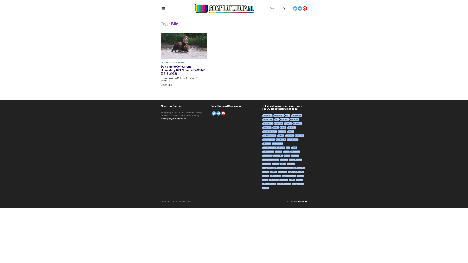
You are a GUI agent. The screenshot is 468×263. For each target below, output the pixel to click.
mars (286, 155)
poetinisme (294, 119)
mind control (268, 123)
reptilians (289, 135)
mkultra (284, 159)
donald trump (297, 115)
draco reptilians (268, 139)
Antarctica (274, 180)
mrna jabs (284, 119)
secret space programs (271, 159)
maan (290, 131)
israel (266, 176)
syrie (265, 180)
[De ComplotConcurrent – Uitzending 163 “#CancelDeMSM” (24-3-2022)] (184, 46)
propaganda (277, 155)
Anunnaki (267, 143)
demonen (284, 180)
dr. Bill (266, 188)
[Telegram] (300, 8)
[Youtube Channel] (305, 8)
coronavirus (278, 115)
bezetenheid (281, 139)
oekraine (291, 127)
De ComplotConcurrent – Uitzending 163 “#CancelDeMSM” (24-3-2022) (183, 70)
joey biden (279, 123)
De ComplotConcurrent (173, 62)
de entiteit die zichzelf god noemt (274, 147)
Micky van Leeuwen (185, 78)
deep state (267, 155)
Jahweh (291, 163)
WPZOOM (302, 202)
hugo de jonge (293, 139)
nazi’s (283, 127)
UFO (287, 115)
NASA (274, 172)
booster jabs (300, 168)
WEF (292, 180)
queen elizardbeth (289, 176)
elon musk (300, 135)
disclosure (297, 123)
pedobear (267, 163)
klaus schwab (276, 176)
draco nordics (278, 143)
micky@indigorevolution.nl (173, 119)
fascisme (282, 131)
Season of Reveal (269, 184)
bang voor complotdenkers (284, 168)
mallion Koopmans (284, 184)
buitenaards (267, 115)
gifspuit (279, 151)
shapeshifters (268, 168)
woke (286, 151)
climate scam (268, 119)
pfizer (283, 163)
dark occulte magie (270, 131)
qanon (275, 163)
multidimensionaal (269, 135)
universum (283, 172)
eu (288, 147)
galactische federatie (296, 172)
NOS (294, 147)
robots (281, 135)
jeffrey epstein (268, 151)
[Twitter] (295, 8)
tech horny (295, 151)
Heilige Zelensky (296, 159)
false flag (295, 155)
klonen (266, 172)
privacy (288, 123)
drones (300, 176)
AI (276, 119)
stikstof (299, 180)
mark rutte (267, 127)
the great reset (298, 184)
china (276, 127)
